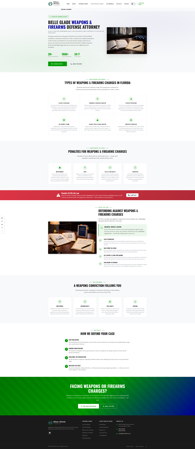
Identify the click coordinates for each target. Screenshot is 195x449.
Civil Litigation (103, 435)
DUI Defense (102, 424)
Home (68, 4)
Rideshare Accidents (87, 432)
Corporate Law (103, 432)
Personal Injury (83, 4)
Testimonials (110, 4)
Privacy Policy (129, 446)
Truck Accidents (86, 427)
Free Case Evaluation (89, 406)
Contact (126, 4)
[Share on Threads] (2, 221)
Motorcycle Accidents (87, 430)
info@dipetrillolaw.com (125, 433)
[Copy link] (2, 230)
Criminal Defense (103, 427)
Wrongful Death (86, 438)
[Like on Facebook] (2, 224)
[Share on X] (2, 227)
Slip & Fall (84, 435)
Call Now (133, 195)
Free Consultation (56, 64)
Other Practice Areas (97, 4)
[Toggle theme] (133, 4)
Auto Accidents (86, 424)
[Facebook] (49, 433)
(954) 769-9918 (77, 64)
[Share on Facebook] (2, 218)
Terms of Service (140, 446)
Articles (119, 4)
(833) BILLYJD (122, 429)
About (74, 4)
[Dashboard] (146, 446)
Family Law (102, 430)
